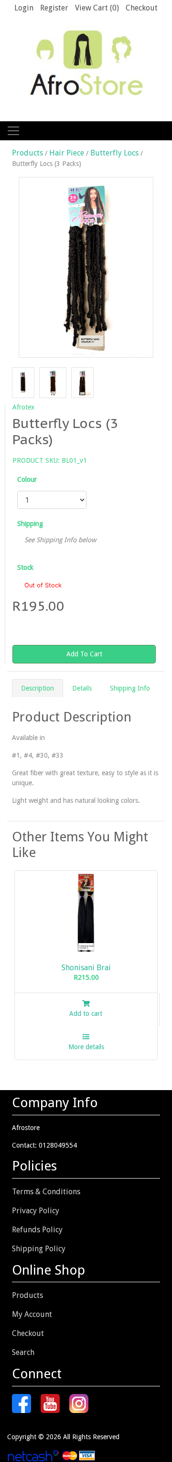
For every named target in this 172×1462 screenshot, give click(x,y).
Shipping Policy (38, 1248)
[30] (55, 382)
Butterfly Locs (114, 152)
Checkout (28, 1333)
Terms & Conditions (46, 1191)
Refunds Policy (37, 1229)
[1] (86, 267)
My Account (32, 1314)
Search (23, 1352)
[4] (25, 382)
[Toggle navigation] (13, 130)
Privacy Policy (35, 1210)
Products (28, 152)
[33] (84, 382)
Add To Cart (84, 654)
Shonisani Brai (86, 967)
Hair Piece (66, 152)
